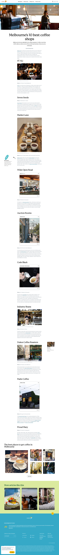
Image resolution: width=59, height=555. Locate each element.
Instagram (33, 535)
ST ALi (18, 85)
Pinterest (33, 537)
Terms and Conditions (43, 536)
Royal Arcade (33, 421)
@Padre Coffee (22, 382)
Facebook (25, 535)
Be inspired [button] (20, 1)
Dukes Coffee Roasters (28, 368)
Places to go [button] (26, 1)
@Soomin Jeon (22, 216)
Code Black (25, 294)
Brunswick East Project (23, 416)
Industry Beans (28, 332)
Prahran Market (31, 157)
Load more (29, 476)
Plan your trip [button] (37, 1)
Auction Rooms (23, 251)
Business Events (50, 536)
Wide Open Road (26, 202)
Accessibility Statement (41, 537)
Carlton (35, 105)
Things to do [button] (32, 1)
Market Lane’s (19, 157)
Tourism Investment (50, 537)
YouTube (25, 537)
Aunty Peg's (33, 437)
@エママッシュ (22, 173)
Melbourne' (19, 50)
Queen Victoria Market (29, 422)
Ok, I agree (12, 552)
